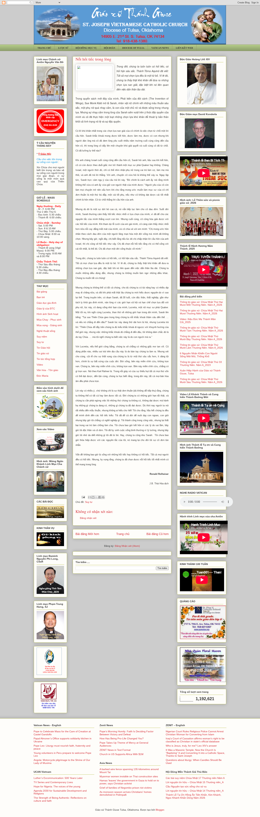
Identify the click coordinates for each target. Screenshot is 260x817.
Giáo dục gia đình (46, 302)
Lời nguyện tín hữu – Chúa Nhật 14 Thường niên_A (195, 790)
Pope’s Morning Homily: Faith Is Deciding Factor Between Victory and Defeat (127, 733)
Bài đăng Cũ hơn (157, 534)
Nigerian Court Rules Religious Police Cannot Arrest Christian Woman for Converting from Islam (195, 733)
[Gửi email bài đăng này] (89, 497)
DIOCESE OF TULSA (133, 47)
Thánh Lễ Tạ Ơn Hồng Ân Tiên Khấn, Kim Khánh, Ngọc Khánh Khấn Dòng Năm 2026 (193, 796)
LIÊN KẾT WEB (184, 47)
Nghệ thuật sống (46, 331)
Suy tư (88, 502)
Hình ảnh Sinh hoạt (47, 314)
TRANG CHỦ (44, 47)
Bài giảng (42, 291)
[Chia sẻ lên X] (96, 497)
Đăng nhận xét (88, 518)
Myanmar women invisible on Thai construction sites (129, 776)
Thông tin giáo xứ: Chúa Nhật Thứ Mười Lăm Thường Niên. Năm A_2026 (201, 346)
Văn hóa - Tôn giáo (47, 370)
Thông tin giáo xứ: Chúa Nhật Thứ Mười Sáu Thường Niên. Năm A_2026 (201, 381)
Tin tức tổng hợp (46, 359)
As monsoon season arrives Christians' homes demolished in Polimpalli (125, 793)
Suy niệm (42, 336)
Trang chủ (122, 534)
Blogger (160, 809)
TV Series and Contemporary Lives (53, 782)
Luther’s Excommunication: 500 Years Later (58, 778)
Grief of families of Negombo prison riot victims (126, 787)
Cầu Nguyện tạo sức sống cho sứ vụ (186, 786)
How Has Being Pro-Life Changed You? (122, 738)
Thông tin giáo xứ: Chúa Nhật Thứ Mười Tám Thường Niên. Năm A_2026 (201, 329)
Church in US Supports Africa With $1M (121, 754)
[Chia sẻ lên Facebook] (100, 497)
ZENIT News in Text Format (115, 750)
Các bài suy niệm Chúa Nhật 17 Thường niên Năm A (195, 778)
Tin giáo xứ (43, 353)
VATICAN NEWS (160, 47)
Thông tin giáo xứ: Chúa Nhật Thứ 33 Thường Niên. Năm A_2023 (201, 363)
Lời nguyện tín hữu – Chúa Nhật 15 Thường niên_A (195, 782)
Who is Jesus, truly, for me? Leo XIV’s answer (191, 745)
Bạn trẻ (41, 297)
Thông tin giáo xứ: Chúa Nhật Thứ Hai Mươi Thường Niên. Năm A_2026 (201, 312)
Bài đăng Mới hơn (87, 534)
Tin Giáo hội (43, 347)
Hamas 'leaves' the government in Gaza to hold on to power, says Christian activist (129, 782)
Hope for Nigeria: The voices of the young (57, 786)
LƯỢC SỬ (63, 47)
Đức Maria (42, 375)
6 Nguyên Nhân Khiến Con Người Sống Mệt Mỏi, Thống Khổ (198, 355)
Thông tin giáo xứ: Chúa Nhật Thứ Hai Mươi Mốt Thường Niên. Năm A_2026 (201, 303)
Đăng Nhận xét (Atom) (127, 545)
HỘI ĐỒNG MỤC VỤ (86, 47)
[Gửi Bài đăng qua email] (83, 496)
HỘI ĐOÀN (109, 47)
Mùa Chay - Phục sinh (49, 319)
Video (40, 364)
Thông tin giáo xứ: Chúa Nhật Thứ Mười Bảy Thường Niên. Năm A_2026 (201, 338)
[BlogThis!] (93, 497)
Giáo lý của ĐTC (46, 308)
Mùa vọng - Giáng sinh (49, 325)
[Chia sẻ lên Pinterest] (103, 497)
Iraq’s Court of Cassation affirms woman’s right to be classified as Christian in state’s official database (195, 740)
